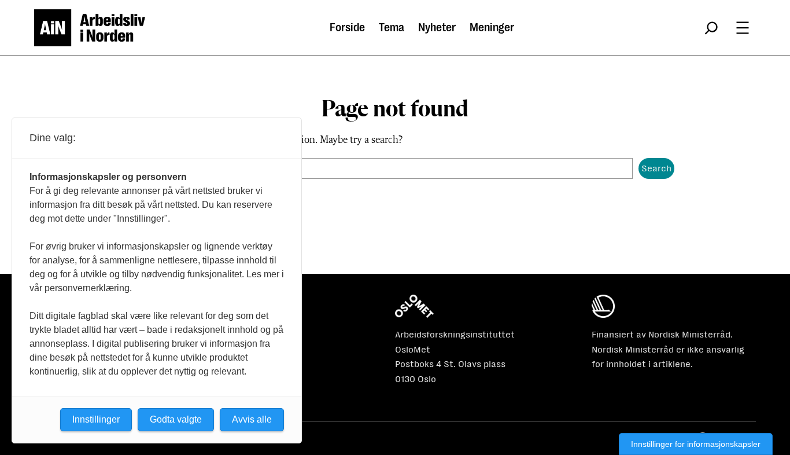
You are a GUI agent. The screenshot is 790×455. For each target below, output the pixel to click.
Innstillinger (96, 419)
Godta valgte (176, 419)
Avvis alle (252, 419)
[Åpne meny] (742, 27)
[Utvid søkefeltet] (711, 27)
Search (656, 168)
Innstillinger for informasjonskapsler (696, 444)
